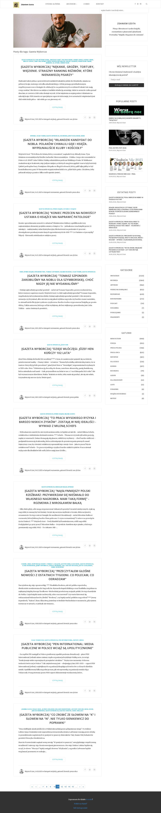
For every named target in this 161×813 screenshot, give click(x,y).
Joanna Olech (27, 709)
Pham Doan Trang (84, 61)
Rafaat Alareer (71, 61)
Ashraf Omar (88, 59)
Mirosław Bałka (61, 487)
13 (65, 787)
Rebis (83, 136)
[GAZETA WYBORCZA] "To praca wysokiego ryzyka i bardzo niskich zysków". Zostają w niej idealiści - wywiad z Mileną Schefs (57, 422)
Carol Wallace (77, 710)
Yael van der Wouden (70, 565)
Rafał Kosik (89, 709)
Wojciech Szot (29, 119)
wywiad (33, 136)
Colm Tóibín (76, 272)
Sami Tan (37, 61)
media (81, 640)
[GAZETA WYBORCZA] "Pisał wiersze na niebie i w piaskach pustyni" (126, 198)
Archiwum (71, 4)
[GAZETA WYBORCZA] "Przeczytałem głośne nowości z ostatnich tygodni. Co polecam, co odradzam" (57, 575)
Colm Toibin (41, 136)
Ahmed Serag (78, 59)
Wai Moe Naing (67, 59)
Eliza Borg (75, 564)
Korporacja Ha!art (39, 564)
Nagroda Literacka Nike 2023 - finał (122, 174)
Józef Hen (64, 345)
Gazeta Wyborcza (28, 59)
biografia (114, 371)
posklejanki (115, 312)
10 (54, 787)
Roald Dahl (37, 709)
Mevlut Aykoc (28, 61)
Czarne (24, 564)
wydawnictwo (40, 272)
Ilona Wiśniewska (28, 565)
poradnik (114, 389)
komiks (113, 366)
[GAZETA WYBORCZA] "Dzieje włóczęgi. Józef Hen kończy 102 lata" (57, 351)
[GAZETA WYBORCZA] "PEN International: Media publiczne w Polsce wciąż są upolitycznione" (57, 646)
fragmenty (115, 317)
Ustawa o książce (69, 209)
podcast (113, 303)
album (113, 375)
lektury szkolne (77, 709)
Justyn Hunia (66, 564)
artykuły (53, 119)
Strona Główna (52, 4)
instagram (114, 276)
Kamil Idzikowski (57, 567)
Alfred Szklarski (48, 709)
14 (69, 787)
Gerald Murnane (55, 565)
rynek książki (58, 209)
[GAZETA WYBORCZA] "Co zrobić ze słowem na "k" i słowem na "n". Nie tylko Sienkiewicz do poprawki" (57, 719)
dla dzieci (114, 362)
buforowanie (115, 299)
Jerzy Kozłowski (74, 136)
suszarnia (114, 308)
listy (112, 385)
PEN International (42, 59)
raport (76, 640)
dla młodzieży (116, 380)
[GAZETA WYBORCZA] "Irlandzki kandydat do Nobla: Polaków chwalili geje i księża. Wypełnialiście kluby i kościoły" (57, 144)
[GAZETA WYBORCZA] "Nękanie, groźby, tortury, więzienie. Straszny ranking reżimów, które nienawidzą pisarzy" (57, 71)
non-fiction (73, 119)
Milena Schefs (70, 414)
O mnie (87, 4)
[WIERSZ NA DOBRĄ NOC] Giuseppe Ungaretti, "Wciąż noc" (125, 119)
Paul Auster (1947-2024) (117, 148)
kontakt (89, 799)
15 (73, 787)
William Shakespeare (63, 709)
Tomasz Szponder (52, 272)
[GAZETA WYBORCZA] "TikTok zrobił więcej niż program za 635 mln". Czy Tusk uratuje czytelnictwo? (125, 250)
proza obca (76, 192)
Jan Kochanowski (38, 710)
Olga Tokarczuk (37, 640)
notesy (113, 398)
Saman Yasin (64, 63)
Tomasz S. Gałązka (53, 564)
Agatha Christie (65, 710)
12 (62, 787)
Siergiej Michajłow (58, 61)
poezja (113, 343)
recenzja (114, 280)
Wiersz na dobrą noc (119, 289)
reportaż (114, 357)
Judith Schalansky (85, 565)
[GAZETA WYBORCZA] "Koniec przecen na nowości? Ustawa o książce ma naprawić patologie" (57, 215)
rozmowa (64, 136)
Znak (29, 564)
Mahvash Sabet (55, 59)
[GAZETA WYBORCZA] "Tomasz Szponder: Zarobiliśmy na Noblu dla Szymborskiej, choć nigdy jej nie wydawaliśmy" (58, 280)
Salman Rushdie (66, 272)
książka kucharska (118, 394)
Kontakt (100, 4)
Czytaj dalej (57, 107)
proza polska (74, 397)
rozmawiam (55, 192)
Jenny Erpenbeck (42, 565)
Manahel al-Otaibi (53, 63)
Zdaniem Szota (27, 4)
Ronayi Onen (46, 61)
